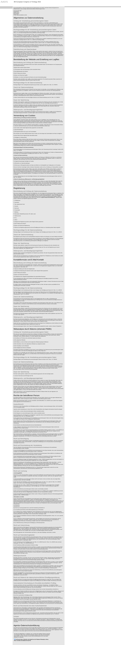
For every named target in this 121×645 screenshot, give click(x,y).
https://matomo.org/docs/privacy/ (20, 392)
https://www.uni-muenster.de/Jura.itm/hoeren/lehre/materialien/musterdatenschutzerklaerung (38, 620)
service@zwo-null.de (32, 255)
